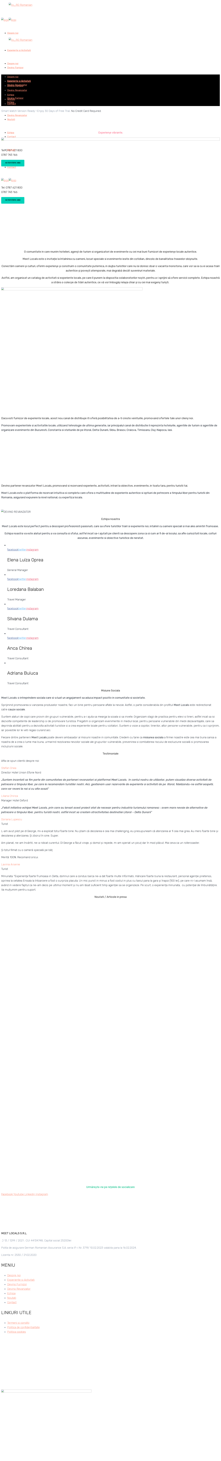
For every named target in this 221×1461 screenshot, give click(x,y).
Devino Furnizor (17, 1284)
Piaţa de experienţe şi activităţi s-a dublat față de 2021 (67, 1055)
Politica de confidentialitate (23, 1327)
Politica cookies (16, 1331)
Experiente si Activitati (21, 1280)
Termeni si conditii (18, 1322)
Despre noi (14, 1275)
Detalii (5, 937)
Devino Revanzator (19, 1289)
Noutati (11, 1298)
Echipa (11, 1293)
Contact (12, 1302)
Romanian (25, 5)
